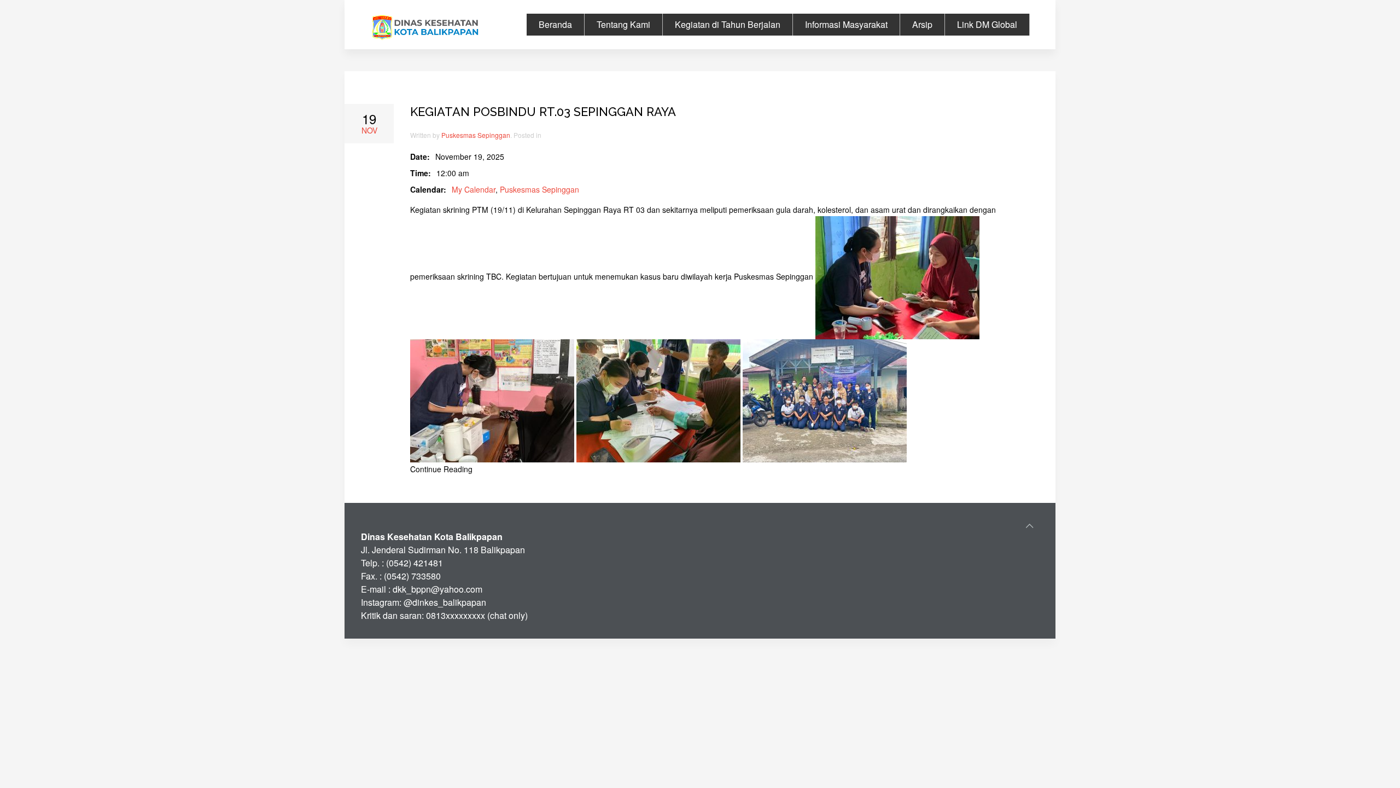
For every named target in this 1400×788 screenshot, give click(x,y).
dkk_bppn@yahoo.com (437, 589)
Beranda (555, 24)
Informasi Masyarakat (846, 24)
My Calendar (473, 189)
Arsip (922, 24)
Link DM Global (987, 24)
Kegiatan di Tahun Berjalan (727, 24)
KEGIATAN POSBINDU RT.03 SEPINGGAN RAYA (543, 112)
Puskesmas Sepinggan (475, 135)
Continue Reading (441, 468)
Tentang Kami (623, 24)
